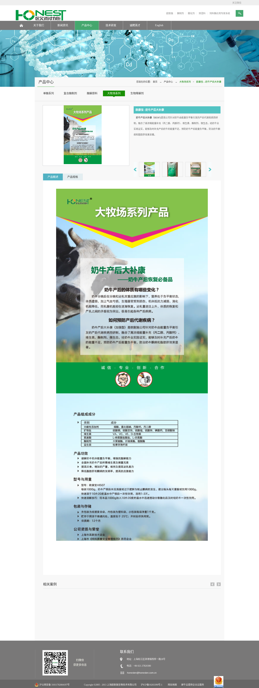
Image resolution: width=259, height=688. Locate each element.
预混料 (202, 13)
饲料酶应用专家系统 (220, 13)
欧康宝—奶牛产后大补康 (208, 82)
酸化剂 (191, 13)
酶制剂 (180, 13)
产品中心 (168, 82)
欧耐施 (169, 13)
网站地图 (172, 684)
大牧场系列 (185, 82)
